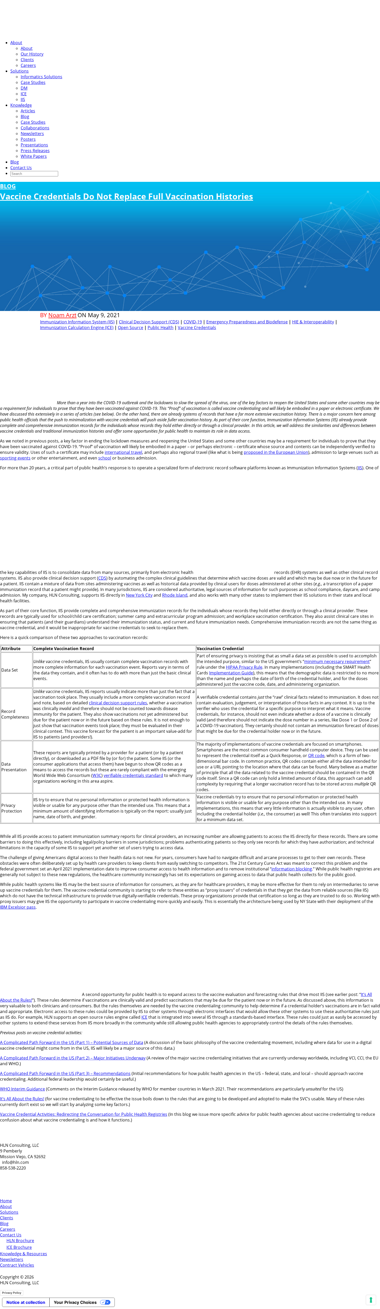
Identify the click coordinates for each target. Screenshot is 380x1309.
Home (6, 1201)
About (16, 42)
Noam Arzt (62, 315)
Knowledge (21, 105)
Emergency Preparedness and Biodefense (247, 322)
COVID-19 (193, 322)
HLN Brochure (20, 1240)
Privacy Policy (11, 1293)
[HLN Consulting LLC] (51, 33)
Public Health (160, 327)
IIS (23, 99)
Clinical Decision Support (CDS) (149, 322)
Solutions (19, 71)
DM (24, 88)
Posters (28, 139)
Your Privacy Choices (75, 1302)
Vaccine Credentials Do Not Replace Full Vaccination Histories (126, 192)
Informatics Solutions (41, 77)
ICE (24, 94)
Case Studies (33, 82)
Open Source (130, 327)
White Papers (34, 156)
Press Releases (35, 150)
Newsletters (32, 133)
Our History (32, 54)
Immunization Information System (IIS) (77, 322)
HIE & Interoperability (313, 322)
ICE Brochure (19, 1247)
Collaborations (35, 128)
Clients (27, 60)
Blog (25, 116)
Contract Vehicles (17, 1265)
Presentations (34, 145)
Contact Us (21, 167)
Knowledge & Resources (23, 1254)
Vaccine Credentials (197, 327)
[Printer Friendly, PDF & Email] (324, 334)
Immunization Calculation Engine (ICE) (76, 327)
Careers (28, 65)
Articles (28, 111)
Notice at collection (25, 1302)
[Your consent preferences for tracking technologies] (371, 1300)
